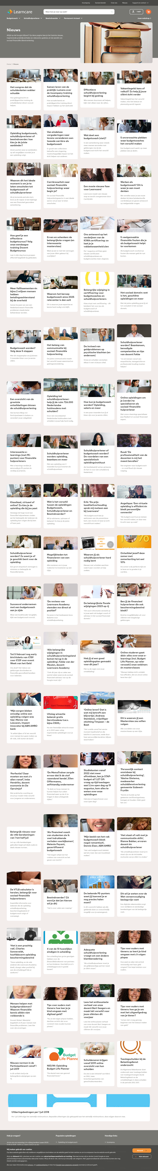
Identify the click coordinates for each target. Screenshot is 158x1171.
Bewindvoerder (52, 18)
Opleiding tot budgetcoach (67, 1142)
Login (139, 11)
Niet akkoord (143, 1157)
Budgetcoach (12, 18)
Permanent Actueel (72, 18)
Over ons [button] (114, 3)
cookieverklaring (42, 1165)
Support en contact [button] (140, 3)
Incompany (111, 1142)
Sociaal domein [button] (100, 3)
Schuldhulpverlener (32, 18)
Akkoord (140, 1150)
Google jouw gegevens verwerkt (67, 1165)
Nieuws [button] (124, 3)
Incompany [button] (86, 3)
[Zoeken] (112, 12)
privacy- (31, 1165)
